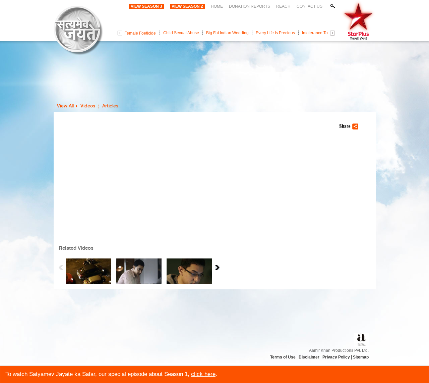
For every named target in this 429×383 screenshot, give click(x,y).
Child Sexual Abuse (181, 33)
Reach (283, 6)
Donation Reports (249, 6)
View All (65, 106)
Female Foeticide (140, 33)
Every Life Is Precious (275, 33)
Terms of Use (283, 357)
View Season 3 (146, 6)
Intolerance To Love (320, 33)
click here (203, 374)
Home (217, 6)
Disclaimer (309, 357)
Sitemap (361, 357)
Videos (87, 106)
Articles (110, 106)
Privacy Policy (336, 357)
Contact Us (309, 6)
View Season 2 (187, 6)
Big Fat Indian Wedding (227, 33)
